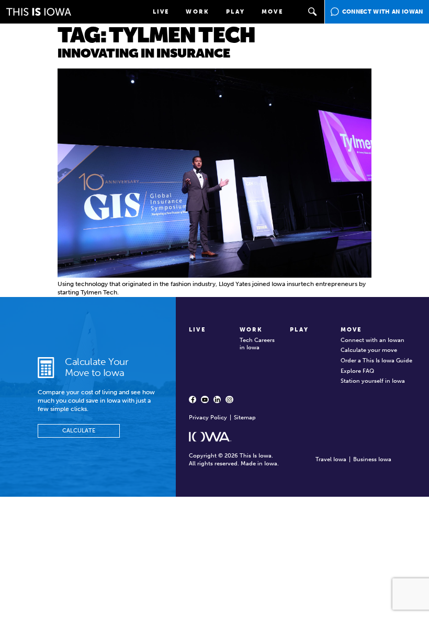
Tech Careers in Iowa (257, 344)
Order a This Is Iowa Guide (376, 360)
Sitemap (245, 417)
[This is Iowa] (38, 12)
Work (197, 11)
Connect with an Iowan (372, 340)
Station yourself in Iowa (373, 381)
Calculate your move (369, 350)
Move (272, 11)
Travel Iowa (330, 459)
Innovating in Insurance (144, 53)
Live (161, 11)
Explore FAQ (357, 371)
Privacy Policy (208, 417)
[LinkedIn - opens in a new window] (217, 399)
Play (235, 11)
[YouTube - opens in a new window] (204, 399)
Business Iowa (372, 459)
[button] (312, 12)
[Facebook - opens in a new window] (192, 399)
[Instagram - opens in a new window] (229, 399)
